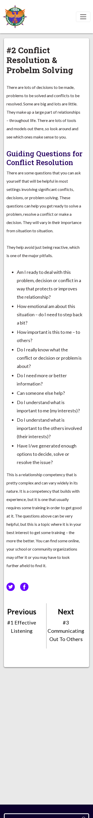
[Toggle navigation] (83, 17)
